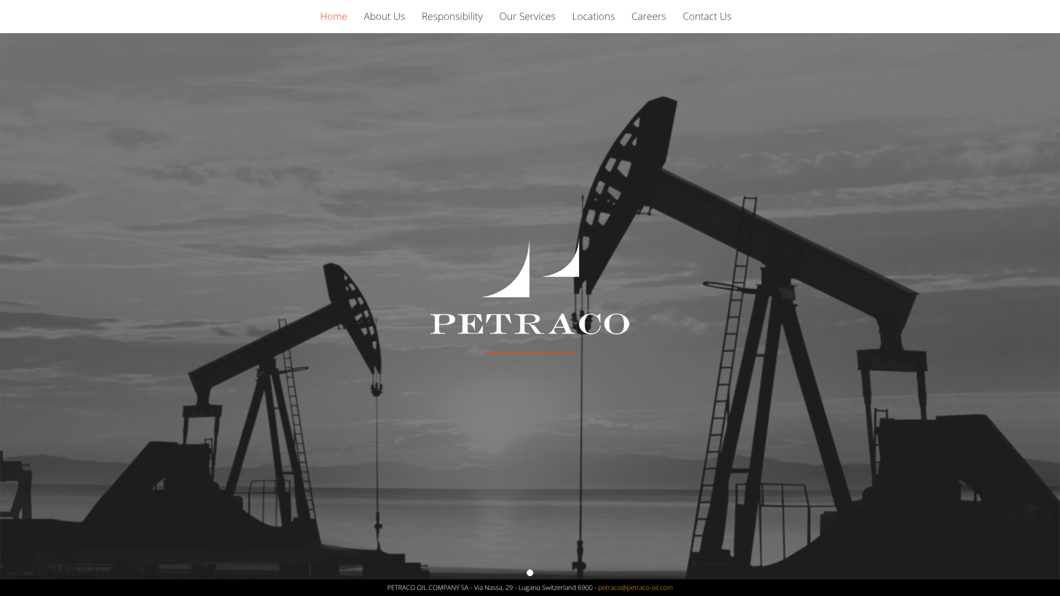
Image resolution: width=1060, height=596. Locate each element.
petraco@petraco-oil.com (635, 587)
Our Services (527, 16)
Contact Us (707, 16)
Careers (649, 16)
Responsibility (452, 16)
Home (333, 16)
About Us (384, 16)
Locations (593, 16)
